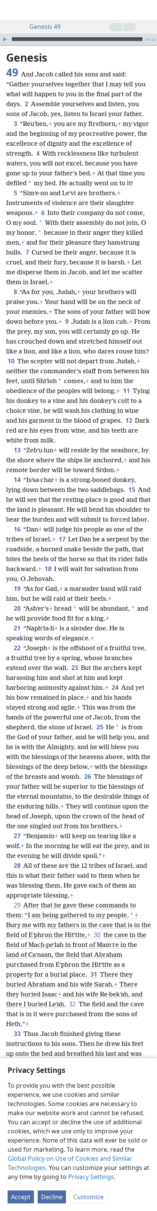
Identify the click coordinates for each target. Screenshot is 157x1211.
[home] (11, 10)
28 (18, 865)
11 (127, 391)
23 (75, 668)
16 (18, 529)
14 (18, 480)
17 (63, 539)
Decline (51, 1197)
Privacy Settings (91, 1177)
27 (18, 836)
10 (12, 361)
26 (88, 776)
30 (98, 935)
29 (18, 905)
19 (18, 588)
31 (94, 974)
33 (18, 1034)
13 (18, 450)
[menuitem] (11, 10)
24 (116, 687)
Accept (20, 1197)
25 (100, 727)
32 (73, 1004)
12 (129, 420)
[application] (78, 39)
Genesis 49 (45, 26)
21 (18, 628)
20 (18, 608)
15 (132, 489)
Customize (88, 1197)
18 (49, 569)
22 (18, 648)
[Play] (5, 39)
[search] (147, 10)
